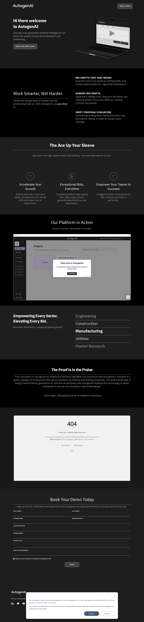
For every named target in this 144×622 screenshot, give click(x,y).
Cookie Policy (52, 602)
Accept (91, 613)
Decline (107, 613)
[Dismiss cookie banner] (114, 596)
